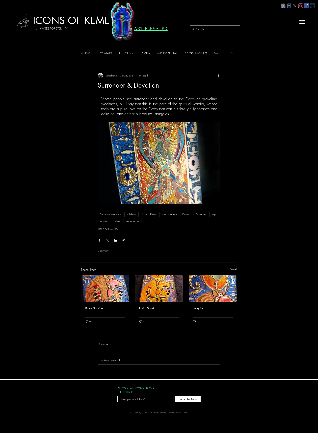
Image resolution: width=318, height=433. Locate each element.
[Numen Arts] (312, 5)
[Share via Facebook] (99, 240)
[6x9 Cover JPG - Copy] (283, 5)
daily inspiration (169, 214)
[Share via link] (123, 240)
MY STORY (106, 53)
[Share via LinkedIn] (115, 240)
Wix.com (183, 412)
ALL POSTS (87, 53)
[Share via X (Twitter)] (107, 240)
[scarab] (289, 5)
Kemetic (186, 214)
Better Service (94, 308)
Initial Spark (146, 308)
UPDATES (145, 53)
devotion (104, 220)
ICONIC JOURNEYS (196, 53)
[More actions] (218, 75)
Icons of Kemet (149, 214)
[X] (294, 5)
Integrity (198, 308)
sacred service (132, 220)
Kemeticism (200, 214)
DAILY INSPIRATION (167, 53)
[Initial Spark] (159, 288)
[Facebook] (306, 5)
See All (233, 269)
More (217, 53)
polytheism (131, 214)
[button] (302, 22)
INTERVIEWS (126, 53)
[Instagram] (300, 5)
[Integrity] (213, 288)
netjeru (117, 220)
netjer (214, 214)
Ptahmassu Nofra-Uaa (110, 214)
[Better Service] (105, 288)
